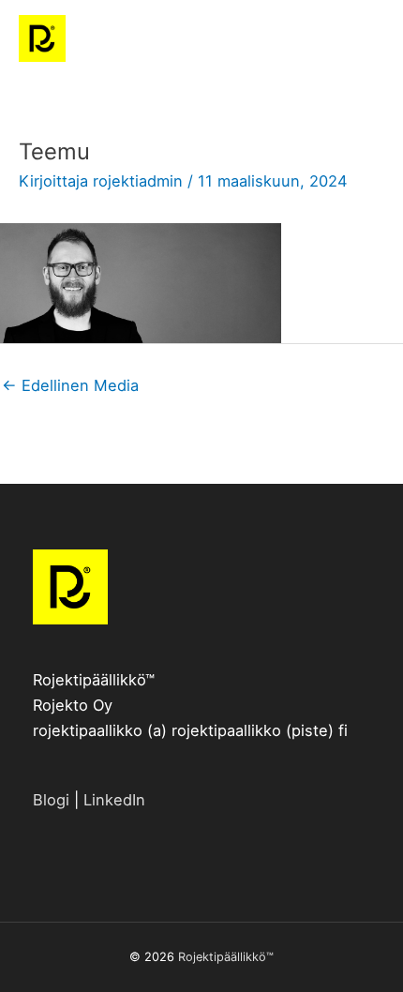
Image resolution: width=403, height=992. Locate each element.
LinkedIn (114, 799)
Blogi (51, 799)
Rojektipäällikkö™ (226, 957)
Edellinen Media (70, 385)
